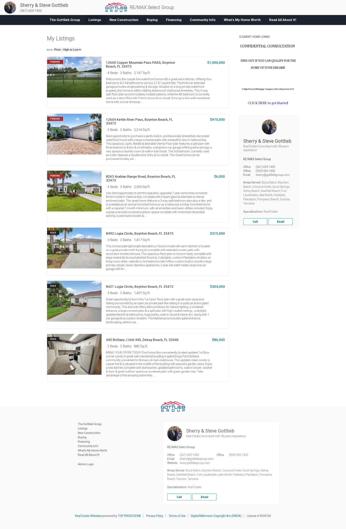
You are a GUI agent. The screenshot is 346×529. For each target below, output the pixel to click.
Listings (95, 20)
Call (255, 221)
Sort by (50, 50)
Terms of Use (177, 515)
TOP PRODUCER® (129, 515)
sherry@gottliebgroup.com (273, 174)
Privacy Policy (154, 515)
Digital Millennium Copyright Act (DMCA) (216, 515)
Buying (152, 20)
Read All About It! (282, 20)
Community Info (202, 20)
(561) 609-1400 (265, 166)
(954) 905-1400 (265, 170)
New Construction (124, 20)
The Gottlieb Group (65, 20)
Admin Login (86, 464)
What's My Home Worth (242, 20)
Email (280, 221)
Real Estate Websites (88, 515)
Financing (173, 20)
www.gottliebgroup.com (195, 462)
